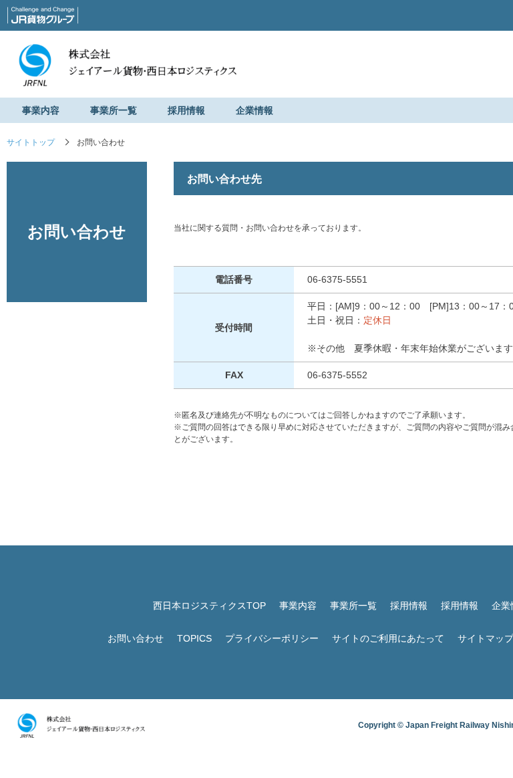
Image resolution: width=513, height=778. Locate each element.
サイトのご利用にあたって (388, 638)
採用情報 (186, 110)
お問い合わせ (136, 638)
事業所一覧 (113, 110)
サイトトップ (31, 142)
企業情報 (254, 110)
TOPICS (194, 638)
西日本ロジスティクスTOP (209, 605)
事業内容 (40, 110)
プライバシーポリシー (272, 638)
